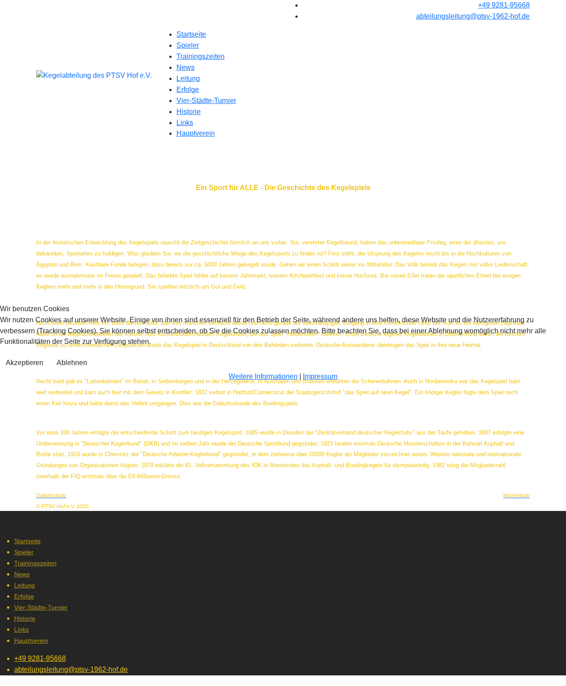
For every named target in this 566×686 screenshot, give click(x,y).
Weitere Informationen (263, 376)
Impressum (320, 376)
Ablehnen (72, 362)
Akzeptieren (24, 362)
